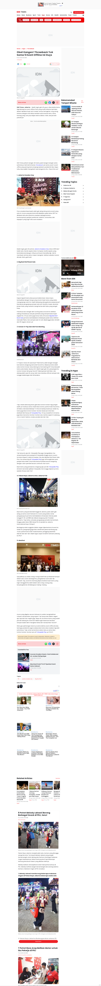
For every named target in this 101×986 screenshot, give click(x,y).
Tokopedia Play (36, 413)
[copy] (57, 102)
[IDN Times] (21, 12)
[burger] (83, 15)
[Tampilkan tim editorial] (59, 686)
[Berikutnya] (60, 760)
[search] (71, 12)
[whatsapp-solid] (46, 102)
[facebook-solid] (49, 102)
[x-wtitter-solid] (53, 102)
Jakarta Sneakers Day (41, 249)
